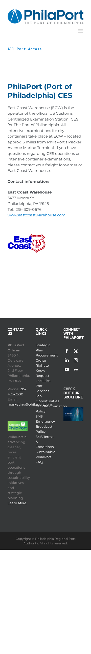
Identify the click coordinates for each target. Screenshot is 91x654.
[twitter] (76, 351)
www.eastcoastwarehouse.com (36, 215)
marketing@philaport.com (30, 404)
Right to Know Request (42, 370)
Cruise (41, 360)
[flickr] (76, 369)
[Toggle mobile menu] (80, 31)
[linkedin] (67, 360)
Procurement (47, 355)
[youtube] (67, 369)
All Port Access (25, 49)
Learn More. (17, 503)
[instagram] (76, 360)
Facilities (43, 381)
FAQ (39, 462)
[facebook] (67, 351)
